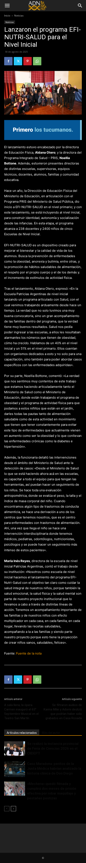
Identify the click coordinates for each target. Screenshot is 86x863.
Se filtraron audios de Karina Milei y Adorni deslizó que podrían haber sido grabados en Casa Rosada (63, 711)
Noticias (19, 15)
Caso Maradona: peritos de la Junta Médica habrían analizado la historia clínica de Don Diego (54, 768)
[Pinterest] (27, 61)
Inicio (7, 15)
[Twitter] (18, 61)
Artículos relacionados (22, 732)
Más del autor (51, 732)
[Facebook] (8, 61)
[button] (7, 5)
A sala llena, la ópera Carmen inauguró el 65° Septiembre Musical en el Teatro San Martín (21, 711)
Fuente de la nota (29, 653)
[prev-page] (6, 808)
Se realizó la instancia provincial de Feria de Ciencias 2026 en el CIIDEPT (52, 748)
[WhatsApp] (37, 61)
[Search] (80, 5)
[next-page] (13, 808)
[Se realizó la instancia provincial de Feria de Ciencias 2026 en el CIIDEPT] (14, 748)
